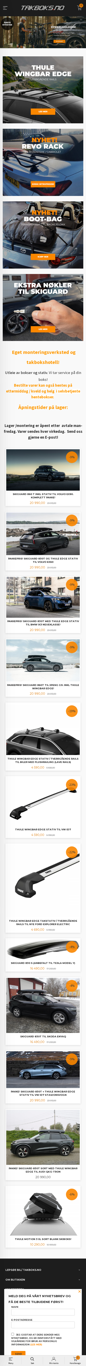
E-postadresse (21, 1320)
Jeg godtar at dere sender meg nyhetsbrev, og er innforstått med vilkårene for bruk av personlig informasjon (36, 1339)
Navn (14, 1307)
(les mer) (36, 1344)
